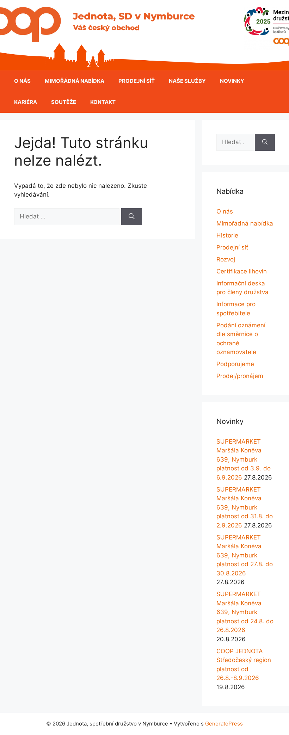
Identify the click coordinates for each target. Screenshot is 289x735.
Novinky (232, 81)
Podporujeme (235, 364)
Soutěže (63, 102)
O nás (22, 81)
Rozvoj (225, 259)
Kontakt (103, 102)
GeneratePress (224, 723)
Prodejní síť (136, 81)
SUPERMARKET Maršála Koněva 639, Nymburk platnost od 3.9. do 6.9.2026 (243, 459)
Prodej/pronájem (239, 375)
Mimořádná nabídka (74, 81)
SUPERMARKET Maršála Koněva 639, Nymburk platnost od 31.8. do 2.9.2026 (244, 507)
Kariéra (25, 102)
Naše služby (187, 81)
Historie (227, 235)
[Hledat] (131, 216)
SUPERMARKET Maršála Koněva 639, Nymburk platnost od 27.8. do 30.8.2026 (244, 555)
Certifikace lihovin (241, 271)
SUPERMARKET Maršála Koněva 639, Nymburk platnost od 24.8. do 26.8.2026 (244, 612)
